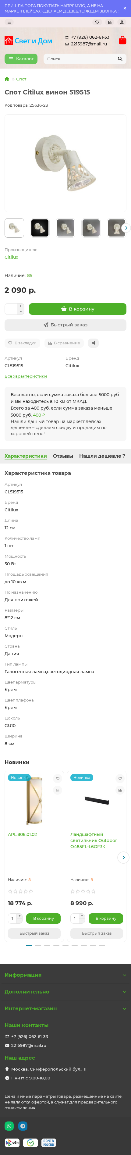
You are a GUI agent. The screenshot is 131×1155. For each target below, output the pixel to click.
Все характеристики (26, 376)
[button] (5, 228)
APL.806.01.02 (22, 834)
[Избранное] (97, 22)
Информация (23, 975)
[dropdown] (9, 22)
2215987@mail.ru (89, 44)
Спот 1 (22, 78)
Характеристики (26, 456)
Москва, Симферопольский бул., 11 (49, 1069)
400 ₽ (39, 415)
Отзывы (63, 456)
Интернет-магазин (31, 1008)
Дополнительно (27, 992)
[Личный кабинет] (121, 22)
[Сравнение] (109, 22)
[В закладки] (57, 778)
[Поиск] (120, 59)
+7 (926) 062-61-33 (90, 37)
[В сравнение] (57, 790)
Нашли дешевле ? (102, 456)
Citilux (11, 257)
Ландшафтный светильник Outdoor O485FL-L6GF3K (93, 840)
